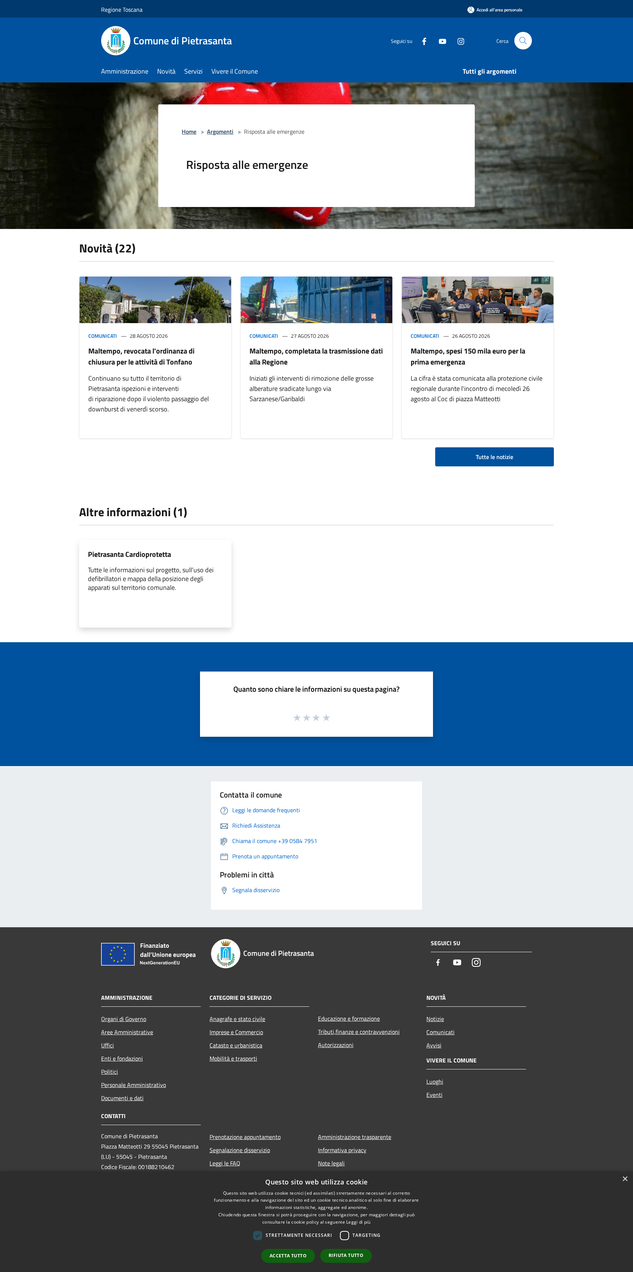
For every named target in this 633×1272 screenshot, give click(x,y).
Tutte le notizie (494, 456)
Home (189, 131)
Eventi (434, 1094)
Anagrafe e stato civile (237, 1018)
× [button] (625, 1179)
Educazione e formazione (349, 1018)
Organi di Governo (123, 1018)
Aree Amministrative (127, 1032)
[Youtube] (439, 40)
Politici (109, 1071)
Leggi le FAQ (225, 1163)
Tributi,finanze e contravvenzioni (359, 1031)
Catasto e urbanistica (236, 1045)
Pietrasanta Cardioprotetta (129, 554)
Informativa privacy (342, 1150)
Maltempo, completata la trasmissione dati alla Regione (316, 356)
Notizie (435, 1018)
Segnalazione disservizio (240, 1150)
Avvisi (433, 1045)
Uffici (107, 1045)
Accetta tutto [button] (288, 1256)
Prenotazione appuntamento (245, 1136)
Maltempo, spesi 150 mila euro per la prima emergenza (468, 356)
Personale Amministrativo (133, 1084)
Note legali (331, 1163)
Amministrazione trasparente (354, 1136)
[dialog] (316, 1221)
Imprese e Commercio (236, 1032)
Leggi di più (358, 1222)
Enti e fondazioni (122, 1058)
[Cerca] (523, 40)
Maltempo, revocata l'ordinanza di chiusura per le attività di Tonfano (141, 356)
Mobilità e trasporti (233, 1058)
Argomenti (220, 131)
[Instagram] (458, 40)
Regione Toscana (121, 9)
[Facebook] (421, 40)
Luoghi (434, 1081)
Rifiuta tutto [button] (346, 1255)
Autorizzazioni (335, 1044)
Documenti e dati (122, 1098)
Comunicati (102, 336)
